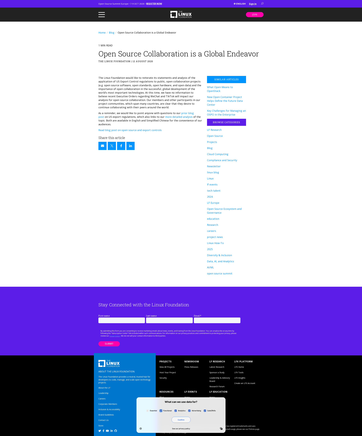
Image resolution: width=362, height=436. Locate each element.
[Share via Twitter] (112, 146)
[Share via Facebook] (121, 146)
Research (212, 224)
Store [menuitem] (100, 425)
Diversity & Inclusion (219, 255)
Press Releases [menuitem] (191, 367)
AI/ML (210, 267)
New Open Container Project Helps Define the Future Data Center (225, 100)
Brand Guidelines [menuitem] (106, 414)
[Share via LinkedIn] (130, 146)
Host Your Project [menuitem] (168, 372)
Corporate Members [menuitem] (107, 404)
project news (215, 237)
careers (211, 231)
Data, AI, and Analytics (220, 261)
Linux (210, 178)
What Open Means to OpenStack (220, 89)
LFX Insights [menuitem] (239, 377)
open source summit (219, 273)
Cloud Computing (217, 154)
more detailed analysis (179, 116)
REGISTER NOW (154, 3)
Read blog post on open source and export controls (130, 130)
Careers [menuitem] (101, 398)
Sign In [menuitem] (253, 3)
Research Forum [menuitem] (217, 386)
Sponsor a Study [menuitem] (216, 372)
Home (102, 32)
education (213, 218)
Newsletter (214, 166)
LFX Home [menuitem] (239, 367)
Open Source (215, 136)
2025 (210, 249)
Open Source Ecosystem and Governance (224, 210)
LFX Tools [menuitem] (239, 372)
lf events (212, 184)
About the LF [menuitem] (104, 387)
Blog (111, 32)
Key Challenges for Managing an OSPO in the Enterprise (226, 112)
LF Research (214, 129)
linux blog (213, 172)
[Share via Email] (102, 146)
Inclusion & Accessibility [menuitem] (109, 409)
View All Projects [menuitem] (167, 367)
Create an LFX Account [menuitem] (244, 383)
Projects (212, 142)
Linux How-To (215, 243)
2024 (210, 196)
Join (254, 14)
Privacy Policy (114, 336)
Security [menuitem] (163, 377)
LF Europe (213, 202)
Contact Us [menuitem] (103, 420)
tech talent (213, 190)
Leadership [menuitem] (103, 393)
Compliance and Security (222, 160)
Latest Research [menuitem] (216, 367)
